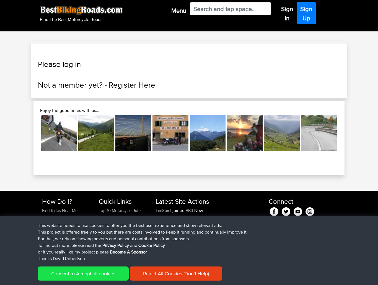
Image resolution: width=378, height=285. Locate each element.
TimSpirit (164, 210)
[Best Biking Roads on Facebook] (274, 211)
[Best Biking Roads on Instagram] (309, 211)
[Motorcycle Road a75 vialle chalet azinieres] (133, 133)
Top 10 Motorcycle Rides (121, 210)
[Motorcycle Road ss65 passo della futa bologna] (170, 133)
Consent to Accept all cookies (83, 273)
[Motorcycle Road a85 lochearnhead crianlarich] (59, 133)
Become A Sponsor (128, 252)
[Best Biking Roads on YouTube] (297, 211)
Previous (32, 132)
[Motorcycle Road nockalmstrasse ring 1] (96, 133)
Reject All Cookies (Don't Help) (176, 273)
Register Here (132, 84)
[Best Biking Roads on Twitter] (286, 211)
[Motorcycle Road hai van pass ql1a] (319, 133)
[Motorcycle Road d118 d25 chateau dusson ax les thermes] (208, 133)
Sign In (287, 13)
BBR (189, 210)
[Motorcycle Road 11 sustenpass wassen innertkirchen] (282, 133)
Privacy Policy (115, 245)
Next (345, 132)
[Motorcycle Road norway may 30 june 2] (245, 133)
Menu (178, 10)
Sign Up (306, 13)
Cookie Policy (151, 245)
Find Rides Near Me (59, 210)
